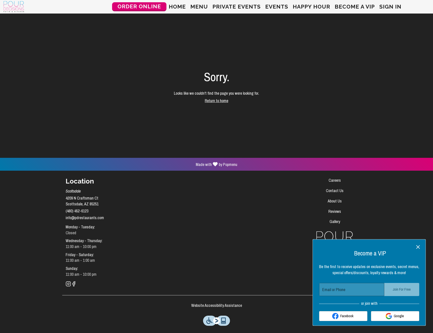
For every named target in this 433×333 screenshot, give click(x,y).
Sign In (390, 6)
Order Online (139, 6)
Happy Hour (311, 6)
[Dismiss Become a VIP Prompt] (418, 247)
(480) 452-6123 (77, 211)
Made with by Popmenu (120, 164)
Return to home (216, 100)
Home (177, 6)
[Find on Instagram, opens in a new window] (68, 284)
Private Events (236, 6)
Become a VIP (355, 6)
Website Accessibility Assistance (216, 305)
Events (276, 6)
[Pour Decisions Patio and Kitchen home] (24, 6)
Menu (199, 6)
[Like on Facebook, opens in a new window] (73, 284)
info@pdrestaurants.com (85, 217)
